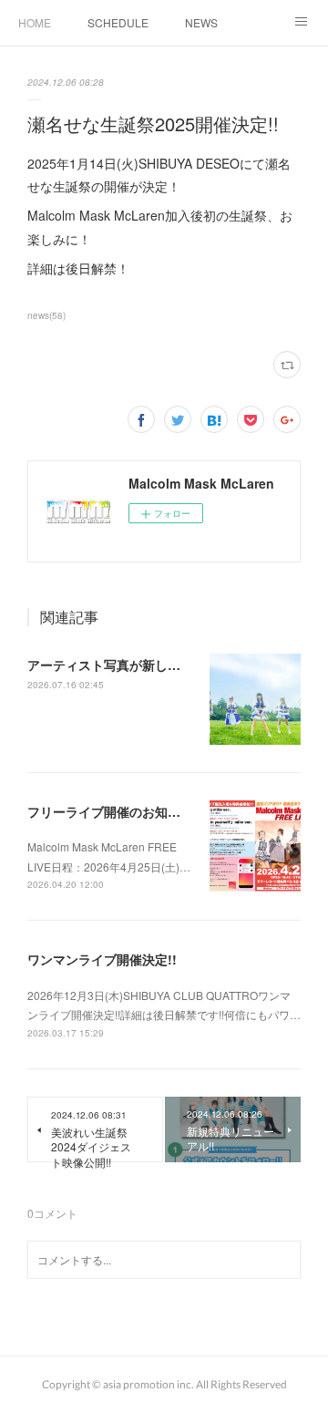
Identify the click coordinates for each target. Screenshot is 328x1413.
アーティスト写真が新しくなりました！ (142, 664)
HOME (34, 22)
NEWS (201, 22)
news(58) (46, 315)
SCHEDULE (118, 22)
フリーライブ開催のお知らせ (110, 811)
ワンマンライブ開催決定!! (102, 959)
